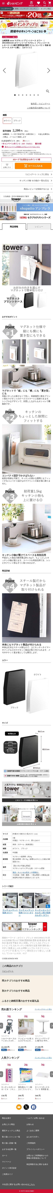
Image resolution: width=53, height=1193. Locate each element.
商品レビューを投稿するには (36, 189)
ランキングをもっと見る (43, 1009)
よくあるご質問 (32, 1131)
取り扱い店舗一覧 (9, 1143)
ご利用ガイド (7, 1174)
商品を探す (6, 1118)
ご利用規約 (31, 1143)
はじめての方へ (32, 1137)
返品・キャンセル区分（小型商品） (26, 872)
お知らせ (30, 1124)
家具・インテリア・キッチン (26, 9)
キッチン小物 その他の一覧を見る (34, 181)
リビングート (8, 971)
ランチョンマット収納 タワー (10, 911)
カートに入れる (33, 166)
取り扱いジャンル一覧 (11, 1137)
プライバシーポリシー (35, 1149)
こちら (32, 1184)
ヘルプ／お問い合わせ (35, 1118)
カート (4, 1156)
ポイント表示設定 (9, 1168)
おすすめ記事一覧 (9, 1149)
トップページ (6, 9)
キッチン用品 (46, 9)
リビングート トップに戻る (37, 174)
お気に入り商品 (8, 1124)
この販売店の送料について (38, 108)
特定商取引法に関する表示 (37, 1164)
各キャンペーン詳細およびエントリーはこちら (22, 147)
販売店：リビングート (40, 104)
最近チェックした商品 (11, 1131)
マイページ (6, 1162)
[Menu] (3, 3)
